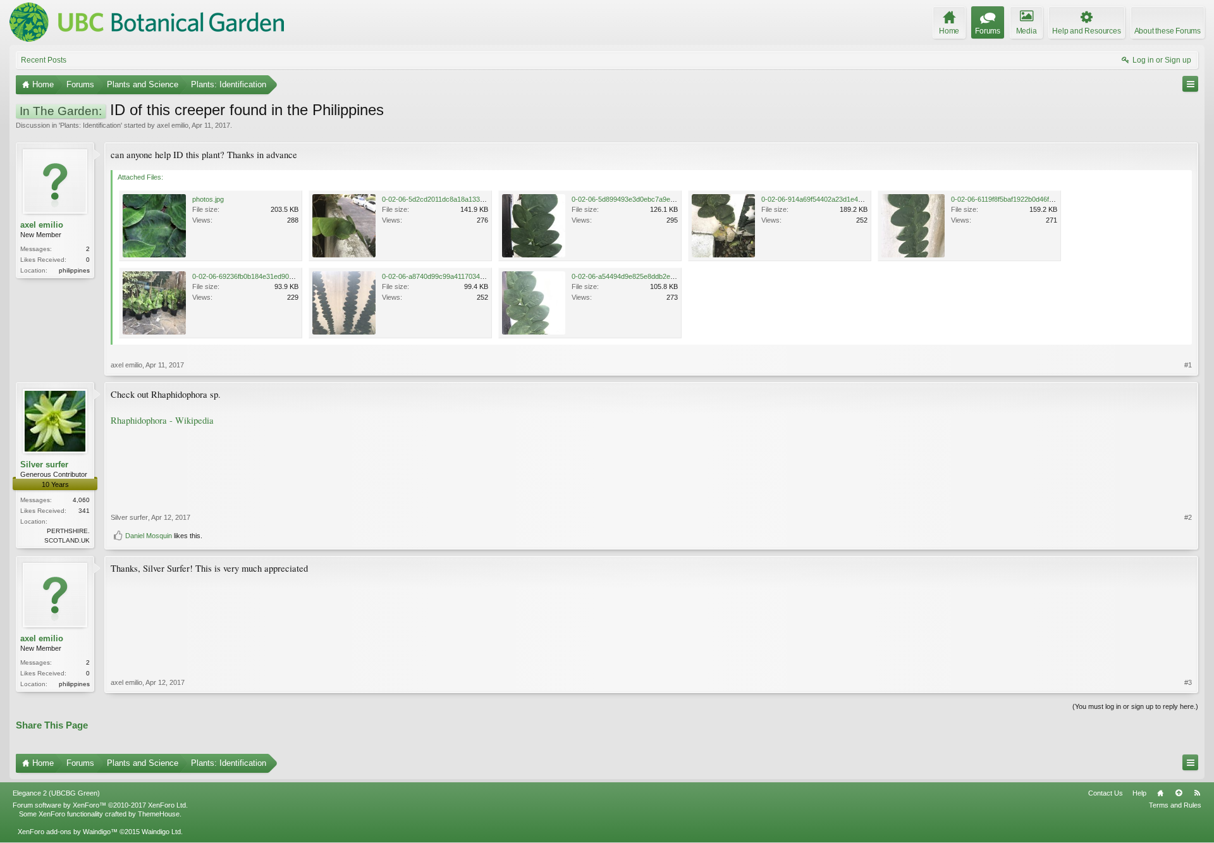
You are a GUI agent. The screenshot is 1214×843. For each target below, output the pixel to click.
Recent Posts (43, 60)
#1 (1188, 365)
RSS (1197, 793)
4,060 (81, 499)
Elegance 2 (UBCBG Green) (56, 793)
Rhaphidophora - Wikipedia (162, 420)
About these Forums (1167, 31)
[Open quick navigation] (1190, 84)
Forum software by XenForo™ (100, 805)
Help (1139, 793)
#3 (1188, 682)
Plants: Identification (90, 125)
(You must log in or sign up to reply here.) (1135, 706)
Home (1160, 793)
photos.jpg (208, 199)
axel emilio (172, 125)
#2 (1188, 517)
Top (1178, 793)
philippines (74, 270)
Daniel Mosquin (148, 535)
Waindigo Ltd (161, 831)
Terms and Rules (1175, 805)
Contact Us (1105, 793)
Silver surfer (44, 464)
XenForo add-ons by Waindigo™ (68, 831)
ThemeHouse (159, 814)
